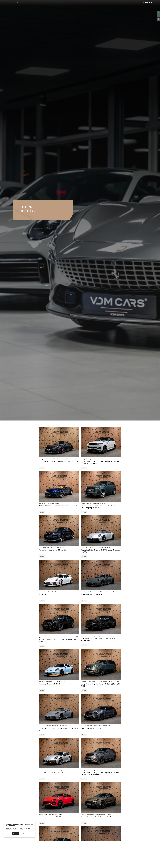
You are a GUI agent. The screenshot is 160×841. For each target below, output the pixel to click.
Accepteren (15, 833)
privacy (12, 829)
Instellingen (23, 833)
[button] (17, 2)
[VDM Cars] (147, 3)
